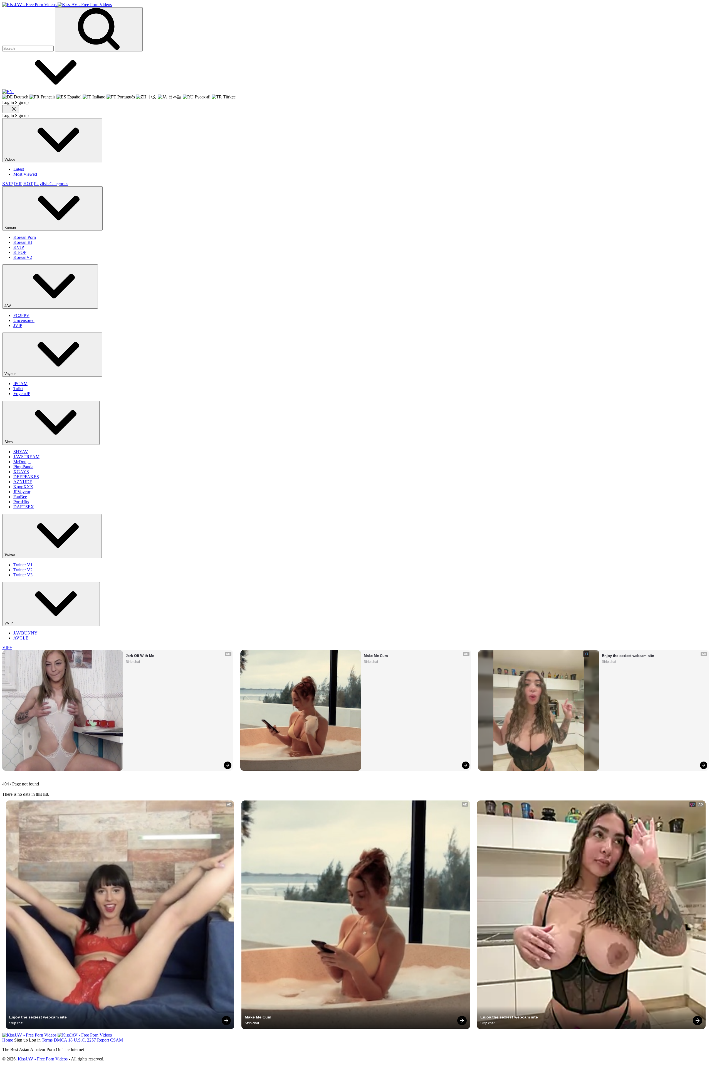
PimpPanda (23, 466)
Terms (47, 1040)
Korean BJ (22, 242)
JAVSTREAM (26, 456)
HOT (28, 183)
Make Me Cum (376, 656)
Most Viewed (25, 174)
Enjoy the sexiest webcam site (628, 656)
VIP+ (7, 647)
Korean (10, 227)
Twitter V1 (23, 564)
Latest (18, 169)
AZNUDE (22, 481)
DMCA (60, 1040)
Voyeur (10, 374)
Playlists (42, 183)
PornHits (21, 501)
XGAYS (21, 471)
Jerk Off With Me (140, 656)
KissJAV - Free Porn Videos (43, 1059)
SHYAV (20, 451)
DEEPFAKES (26, 476)
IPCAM (20, 383)
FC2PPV (21, 315)
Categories (59, 183)
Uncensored (23, 320)
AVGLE (20, 638)
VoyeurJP (21, 393)
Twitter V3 (23, 574)
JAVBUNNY (25, 633)
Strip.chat (133, 662)
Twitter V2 (23, 569)
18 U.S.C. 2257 (82, 1040)
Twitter (10, 555)
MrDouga (22, 461)
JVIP (18, 183)
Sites (9, 442)
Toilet (18, 388)
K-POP (19, 252)
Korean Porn (24, 237)
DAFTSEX (23, 506)
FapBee (20, 496)
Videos (10, 159)
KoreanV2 (22, 257)
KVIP (7, 183)
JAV (8, 306)
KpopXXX (23, 486)
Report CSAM (110, 1040)
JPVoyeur (21, 491)
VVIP (9, 623)
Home (7, 1040)
